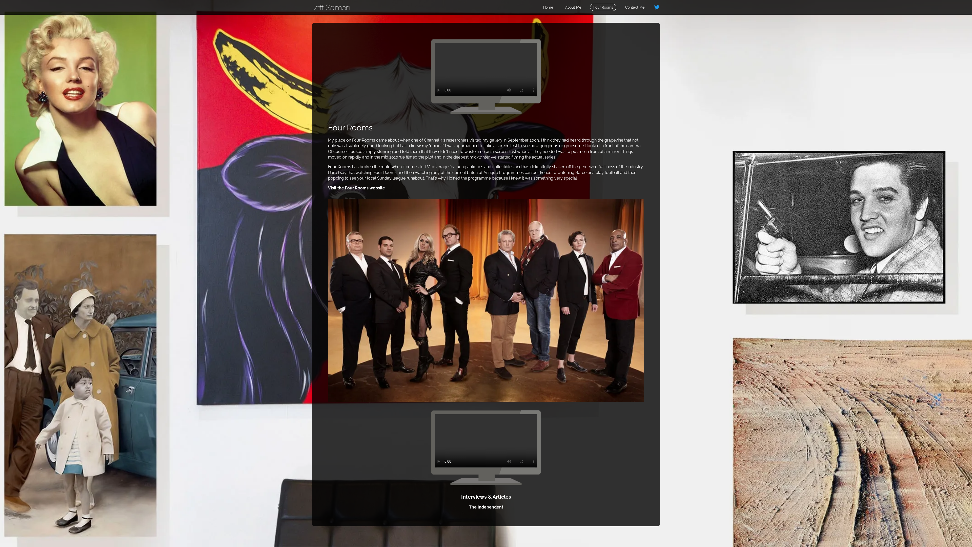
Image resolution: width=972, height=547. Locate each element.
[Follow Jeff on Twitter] (657, 7)
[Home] (331, 7)
